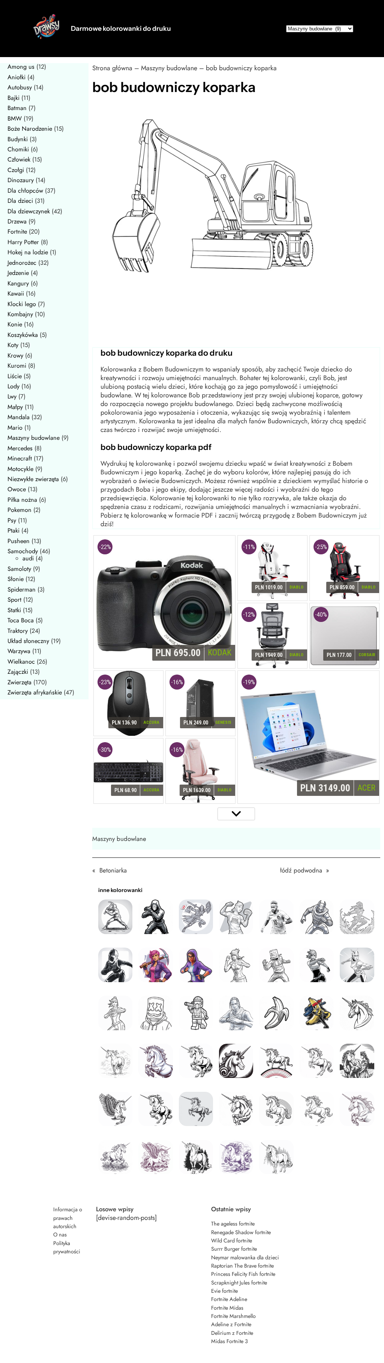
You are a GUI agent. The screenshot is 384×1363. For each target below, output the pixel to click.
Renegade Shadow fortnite (241, 1232)
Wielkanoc (21, 661)
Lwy (12, 396)
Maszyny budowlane (34, 437)
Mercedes (20, 448)
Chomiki (18, 149)
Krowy (15, 355)
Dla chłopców (25, 190)
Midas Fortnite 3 (229, 1341)
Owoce (17, 489)
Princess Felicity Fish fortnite (243, 1274)
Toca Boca (21, 620)
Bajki (14, 98)
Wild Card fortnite (231, 1240)
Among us (21, 66)
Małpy (15, 407)
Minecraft (20, 458)
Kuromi (17, 365)
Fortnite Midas (227, 1308)
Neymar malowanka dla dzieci (245, 1257)
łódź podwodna (301, 870)
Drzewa (17, 221)
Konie (15, 324)
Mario (15, 427)
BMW (15, 118)
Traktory (18, 630)
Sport (14, 599)
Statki (14, 610)
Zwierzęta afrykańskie (35, 692)
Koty (13, 345)
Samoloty (19, 569)
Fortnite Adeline (229, 1299)
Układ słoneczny (28, 641)
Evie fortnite (224, 1291)
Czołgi (16, 170)
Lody (14, 386)
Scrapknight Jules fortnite (239, 1282)
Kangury (18, 283)
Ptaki (14, 530)
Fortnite (17, 231)
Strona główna (112, 68)
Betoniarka (113, 870)
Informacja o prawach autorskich (67, 1218)
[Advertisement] (236, 317)
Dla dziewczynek (29, 211)
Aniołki (17, 77)
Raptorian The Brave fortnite (242, 1265)
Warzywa (19, 651)
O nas (60, 1234)
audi (28, 558)
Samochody (23, 551)
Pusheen (19, 541)
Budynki (18, 139)
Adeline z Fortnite (231, 1324)
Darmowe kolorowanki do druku (121, 28)
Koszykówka (23, 335)
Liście (15, 376)
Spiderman (22, 589)
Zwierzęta (20, 682)
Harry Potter (23, 242)
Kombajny (20, 314)
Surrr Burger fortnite (234, 1249)
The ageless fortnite (233, 1223)
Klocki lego (22, 304)
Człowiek (19, 159)
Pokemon (20, 510)
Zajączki (18, 671)
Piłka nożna (22, 499)
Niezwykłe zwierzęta (33, 479)
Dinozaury (21, 180)
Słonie (16, 579)
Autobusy (20, 87)
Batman (17, 108)
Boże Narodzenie (30, 128)
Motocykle (20, 469)
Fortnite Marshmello (233, 1316)
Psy (12, 520)
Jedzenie (18, 273)
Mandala (19, 417)
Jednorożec (22, 262)
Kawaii (16, 293)
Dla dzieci (20, 200)
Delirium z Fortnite (232, 1333)
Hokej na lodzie (28, 252)
